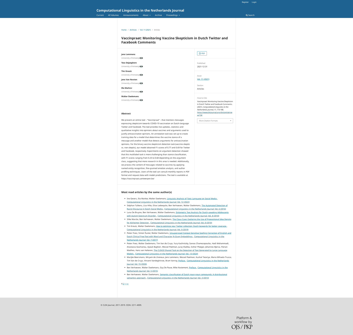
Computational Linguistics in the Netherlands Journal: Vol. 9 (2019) (157, 229)
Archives (133, 30)
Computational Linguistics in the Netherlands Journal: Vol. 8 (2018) (188, 215)
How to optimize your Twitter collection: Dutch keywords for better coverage (191, 226)
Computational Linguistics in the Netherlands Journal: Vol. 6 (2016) (195, 209)
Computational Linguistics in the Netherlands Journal (140, 10)
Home (123, 30)
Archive (158, 15)
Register (245, 2)
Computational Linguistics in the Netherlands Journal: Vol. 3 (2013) (178, 278)
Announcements (130, 15)
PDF (203, 53)
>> (127, 283)
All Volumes (113, 15)
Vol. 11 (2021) (145, 30)
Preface (182, 260)
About (146, 15)
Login (254, 2)
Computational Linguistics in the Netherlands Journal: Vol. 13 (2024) (166, 253)
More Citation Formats (208, 120)
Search (251, 15)
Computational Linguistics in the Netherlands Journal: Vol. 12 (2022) (158, 202)
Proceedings (172, 15)
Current (100, 15)
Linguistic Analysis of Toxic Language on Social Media (192, 198)
